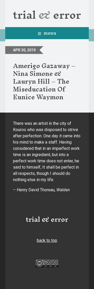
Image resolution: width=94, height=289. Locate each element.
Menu (49, 33)
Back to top (47, 240)
